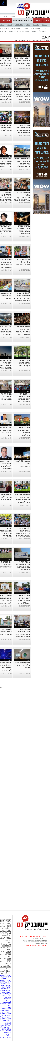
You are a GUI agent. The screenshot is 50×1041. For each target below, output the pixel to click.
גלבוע (10, 25)
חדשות (38, 20)
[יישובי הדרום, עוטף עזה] (33, 18)
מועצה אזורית (6, 1009)
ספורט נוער (7, 958)
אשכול (9, 922)
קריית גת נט (7, 1032)
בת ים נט (8, 1024)
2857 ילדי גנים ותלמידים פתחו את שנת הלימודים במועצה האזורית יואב (22, 298)
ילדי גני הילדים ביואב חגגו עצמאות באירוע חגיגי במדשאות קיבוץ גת (23, 533)
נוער (9, 942)
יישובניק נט (45, 40)
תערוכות (8, 940)
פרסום (8, 1036)
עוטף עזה (6, 20)
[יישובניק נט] (31, 930)
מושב (9, 1005)
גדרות (18, 28)
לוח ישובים (6, 946)
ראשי (46, 20)
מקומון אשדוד (6, 1021)
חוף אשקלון (43, 31)
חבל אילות (19, 25)
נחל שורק (12, 31)
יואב (16, 40)
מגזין (9, 949)
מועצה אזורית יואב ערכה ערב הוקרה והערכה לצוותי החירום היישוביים (23, 130)
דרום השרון (35, 28)
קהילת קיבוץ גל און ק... (22, 265)
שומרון (26, 28)
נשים (9, 960)
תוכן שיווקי (7, 965)
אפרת (45, 28)
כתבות (9, 939)
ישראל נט (7, 1022)
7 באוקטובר (6, 1002)
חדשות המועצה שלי (22, 20)
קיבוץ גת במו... (25, 466)
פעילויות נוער (6, 944)
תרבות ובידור (6, 937)
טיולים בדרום (6, 995)
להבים (44, 25)
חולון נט (8, 1034)
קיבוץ (9, 1007)
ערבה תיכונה (24, 31)
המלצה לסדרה (5, 989)
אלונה (9, 930)
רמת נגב (36, 25)
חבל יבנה (5, 928)
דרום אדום (7, 968)
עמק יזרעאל (8, 28)
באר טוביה (7, 970)
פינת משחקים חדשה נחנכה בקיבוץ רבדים (24, 362)
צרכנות (8, 963)
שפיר (34, 31)
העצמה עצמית (5, 992)
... (11, 133)
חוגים (9, 947)
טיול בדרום (7, 999)
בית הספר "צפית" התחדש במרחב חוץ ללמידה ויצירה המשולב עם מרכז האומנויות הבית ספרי (22, 166)
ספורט (8, 956)
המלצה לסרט (6, 987)
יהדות (9, 972)
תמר (28, 25)
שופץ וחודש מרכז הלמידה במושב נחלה (22, 665)
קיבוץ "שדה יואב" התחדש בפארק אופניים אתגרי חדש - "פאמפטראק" (22, 63)
